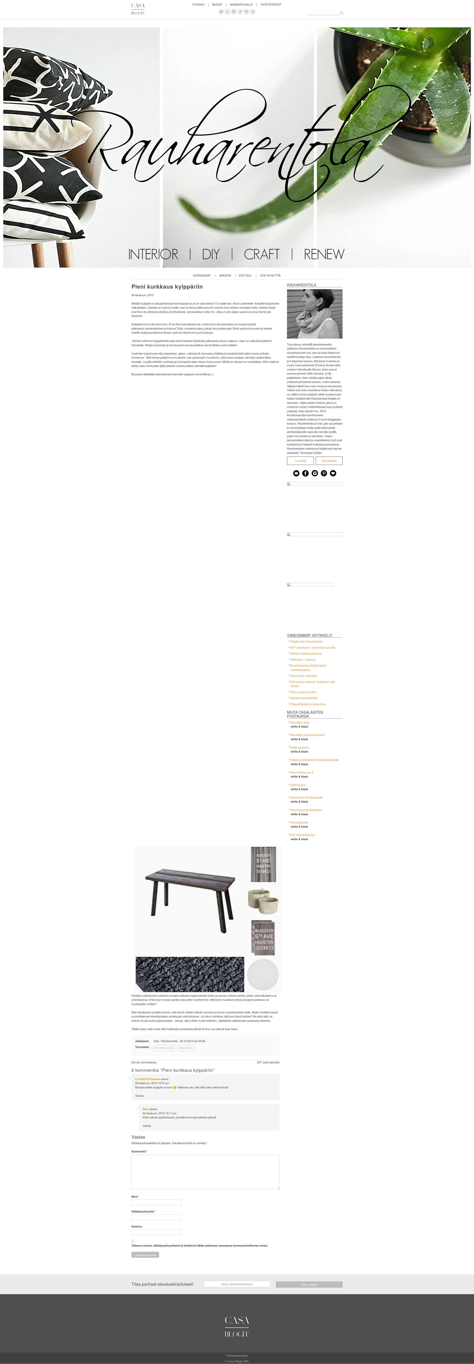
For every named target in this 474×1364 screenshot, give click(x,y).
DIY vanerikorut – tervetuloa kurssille (313, 647)
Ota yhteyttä (270, 275)
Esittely (245, 275)
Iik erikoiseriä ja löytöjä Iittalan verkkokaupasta (308, 667)
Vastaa (139, 1095)
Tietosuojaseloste (237, 1355)
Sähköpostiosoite (143, 1211)
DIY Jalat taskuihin (268, 1062)
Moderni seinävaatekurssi (306, 653)
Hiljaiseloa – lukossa (303, 659)
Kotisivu (136, 1226)
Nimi (135, 1197)
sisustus (186, 1048)
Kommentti (139, 1151)
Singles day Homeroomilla (306, 641)
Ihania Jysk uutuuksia (304, 676)
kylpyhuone (164, 1048)
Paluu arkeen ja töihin (303, 692)
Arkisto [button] (225, 275)
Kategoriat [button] (202, 275)
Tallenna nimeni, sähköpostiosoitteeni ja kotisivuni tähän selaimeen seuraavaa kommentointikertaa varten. (199, 1245)
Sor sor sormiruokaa (143, 1062)
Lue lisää (300, 461)
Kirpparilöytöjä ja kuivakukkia (308, 704)
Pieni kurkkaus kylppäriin (167, 286)
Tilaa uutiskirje (309, 1284)
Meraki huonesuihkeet (304, 698)
